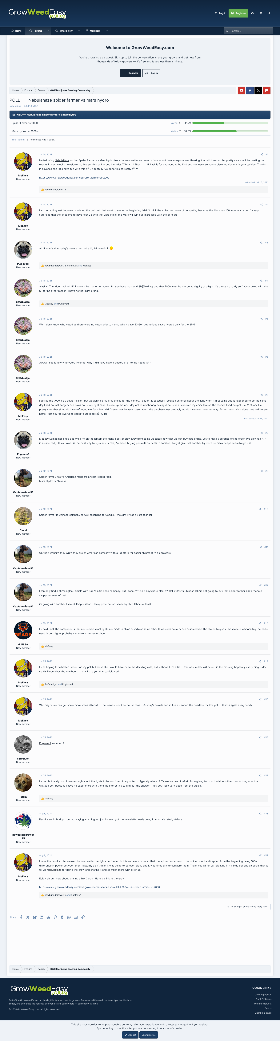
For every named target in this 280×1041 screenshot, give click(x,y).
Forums (38, 30)
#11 (266, 547)
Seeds (268, 1008)
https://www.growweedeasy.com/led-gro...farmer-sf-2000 (74, 177)
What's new (66, 30)
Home (18, 30)
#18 (266, 813)
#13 (266, 623)
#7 (266, 394)
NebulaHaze (62, 160)
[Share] (261, 154)
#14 (266, 661)
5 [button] (176, 122)
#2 (266, 204)
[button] (261, 13)
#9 (266, 470)
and (57, 303)
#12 (266, 585)
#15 (266, 699)
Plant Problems (263, 999)
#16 (266, 737)
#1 (267, 154)
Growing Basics (263, 994)
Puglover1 (45, 743)
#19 (266, 855)
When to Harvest (262, 1003)
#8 (266, 432)
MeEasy (16, 105)
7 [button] (176, 131)
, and (68, 265)
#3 (266, 242)
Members (95, 30)
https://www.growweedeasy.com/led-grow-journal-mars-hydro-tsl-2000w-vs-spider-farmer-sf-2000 (99, 887)
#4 (266, 280)
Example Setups (262, 1012)
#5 (266, 318)
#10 (266, 509)
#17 (266, 775)
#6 (266, 356)
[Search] (269, 13)
